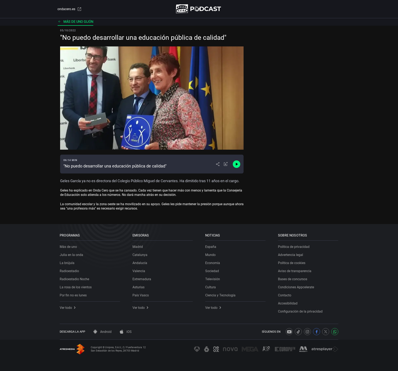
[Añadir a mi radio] (225, 164)
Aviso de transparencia (294, 271)
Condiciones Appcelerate (296, 287)
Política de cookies (291, 263)
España (210, 247)
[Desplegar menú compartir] (218, 164)
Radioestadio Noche (74, 279)
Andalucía (139, 263)
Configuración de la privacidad (300, 311)
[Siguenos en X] (325, 331)
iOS (129, 332)
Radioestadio (69, 271)
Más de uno (68, 247)
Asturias (138, 287)
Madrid (137, 247)
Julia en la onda (71, 255)
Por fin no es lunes (73, 295)
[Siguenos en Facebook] (316, 331)
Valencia (138, 271)
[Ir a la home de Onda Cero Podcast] (199, 9)
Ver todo (66, 308)
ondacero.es (66, 9)
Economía (212, 263)
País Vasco (140, 295)
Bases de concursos (292, 279)
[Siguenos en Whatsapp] (334, 331)
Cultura (210, 287)
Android (105, 332)
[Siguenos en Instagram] (307, 331)
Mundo (210, 255)
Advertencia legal (290, 255)
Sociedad (212, 271)
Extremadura (141, 279)
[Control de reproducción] (236, 164)
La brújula (67, 263)
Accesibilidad (287, 303)
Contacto (284, 295)
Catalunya (139, 255)
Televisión (212, 279)
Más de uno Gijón (78, 22)
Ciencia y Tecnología (220, 295)
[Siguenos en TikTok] (298, 331)
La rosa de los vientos (76, 287)
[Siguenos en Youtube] (289, 331)
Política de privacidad (293, 247)
